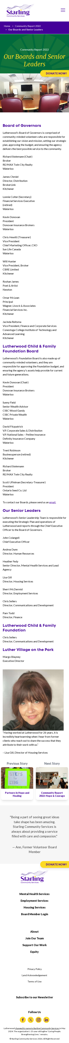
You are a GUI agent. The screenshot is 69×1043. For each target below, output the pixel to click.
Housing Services (35, 907)
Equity (34, 951)
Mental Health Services (34, 894)
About (34, 931)
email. (52, 502)
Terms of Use (34, 981)
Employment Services (34, 900)
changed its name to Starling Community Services (37, 1028)
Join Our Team (34, 938)
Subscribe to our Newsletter (34, 997)
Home (7, 26)
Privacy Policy (34, 969)
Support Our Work (34, 945)
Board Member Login (34, 914)
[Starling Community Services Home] (20, 10)
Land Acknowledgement (34, 975)
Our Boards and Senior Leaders (25, 29)
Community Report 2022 (28, 26)
